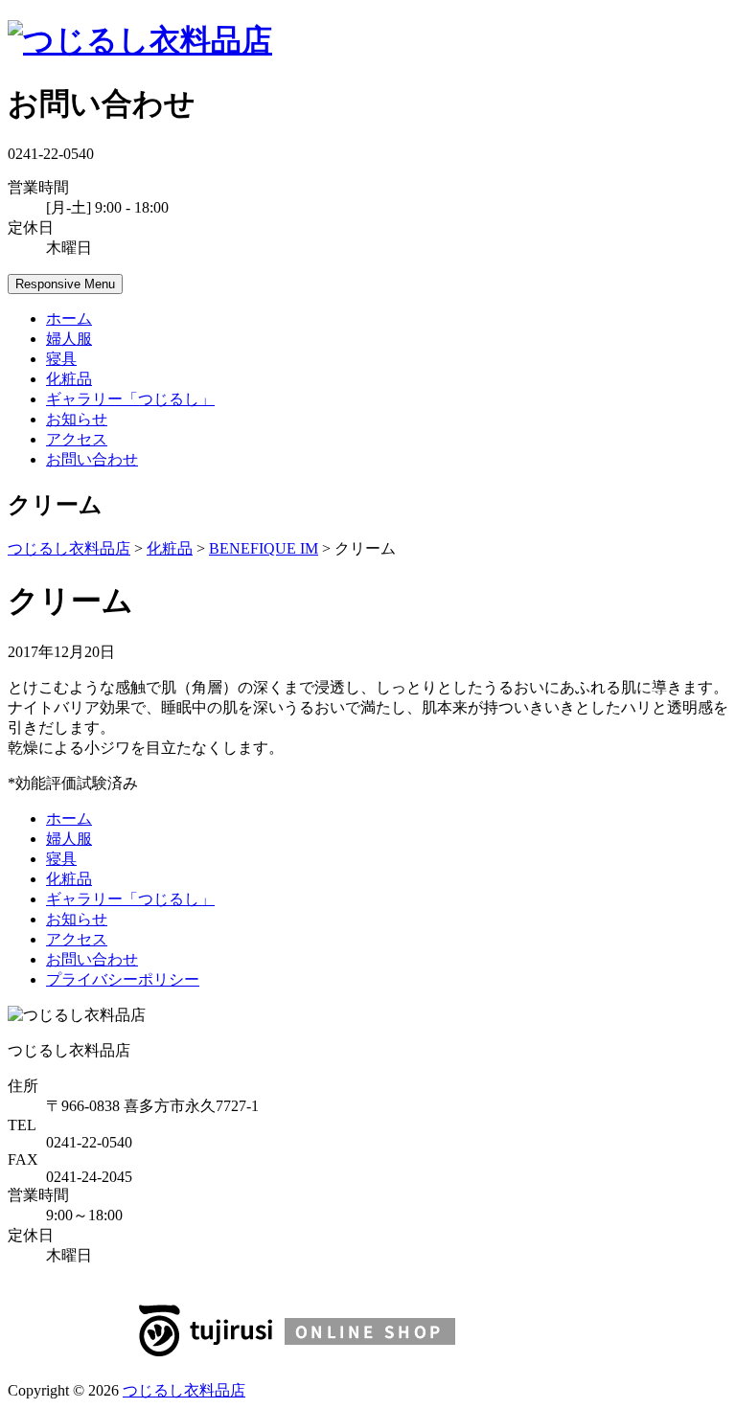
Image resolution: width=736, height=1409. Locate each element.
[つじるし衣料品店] (140, 40)
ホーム (69, 318)
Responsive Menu (65, 284)
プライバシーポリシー (122, 979)
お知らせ (76, 419)
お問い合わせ (92, 459)
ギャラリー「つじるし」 (130, 399)
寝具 (61, 359)
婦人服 (69, 338)
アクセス (76, 439)
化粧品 (69, 379)
